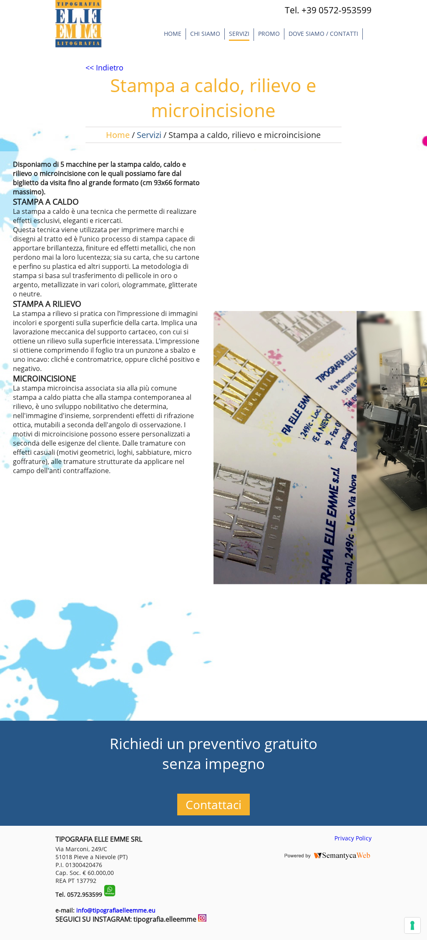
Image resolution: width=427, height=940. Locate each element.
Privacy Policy (353, 838)
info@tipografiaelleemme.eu (116, 910)
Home (172, 34)
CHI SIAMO (205, 34)
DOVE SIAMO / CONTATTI (323, 34)
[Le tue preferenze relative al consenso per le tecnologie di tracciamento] (412, 925)
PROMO (269, 34)
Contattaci (213, 804)
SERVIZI (239, 34)
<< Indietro (104, 68)
